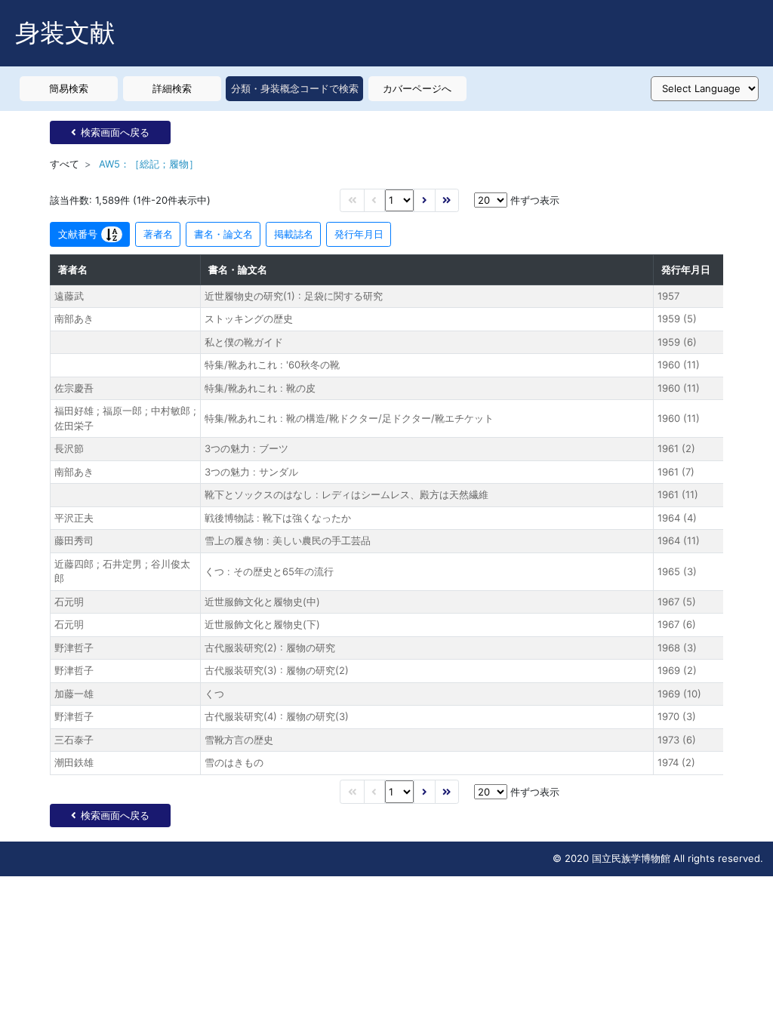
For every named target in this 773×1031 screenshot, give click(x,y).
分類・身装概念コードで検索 (295, 88)
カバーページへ (417, 88)
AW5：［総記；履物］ (149, 164)
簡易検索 (68, 88)
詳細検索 (172, 88)
